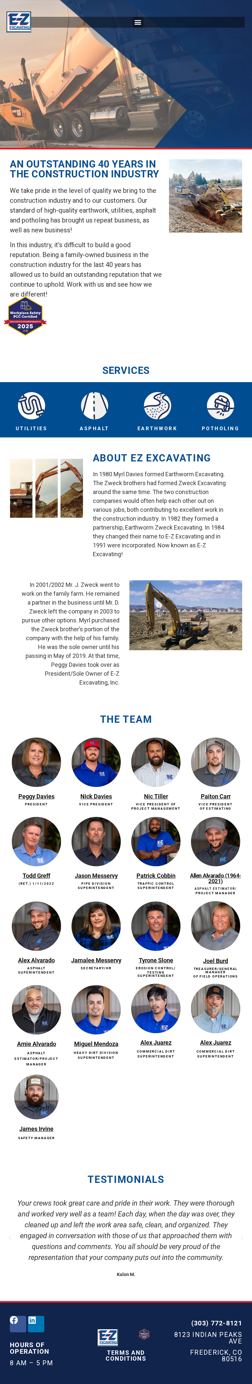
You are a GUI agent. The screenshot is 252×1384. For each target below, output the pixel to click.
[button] (138, 22)
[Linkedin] (36, 1324)
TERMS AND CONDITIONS (126, 1355)
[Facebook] (18, 1324)
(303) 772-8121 (216, 1323)
